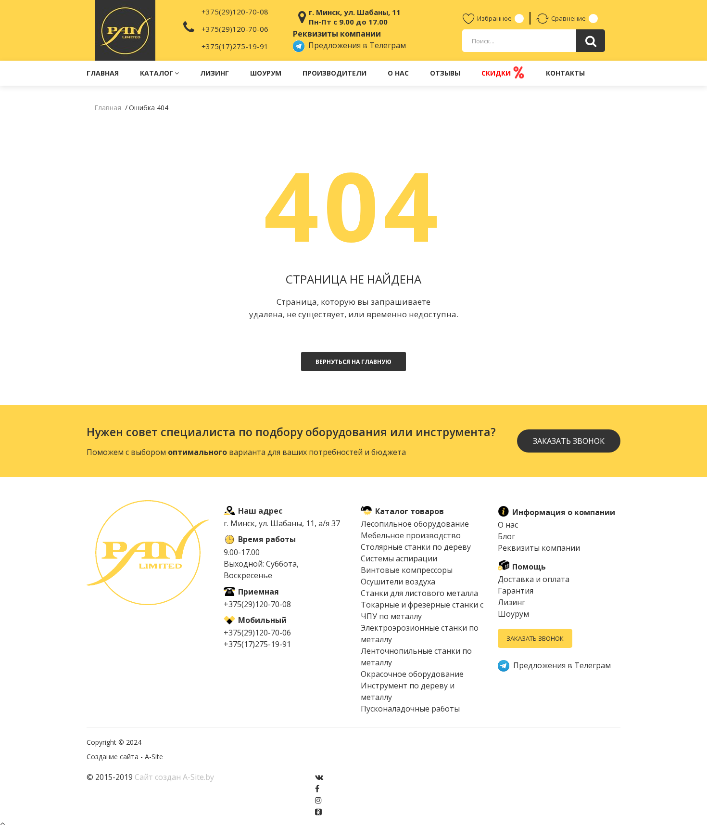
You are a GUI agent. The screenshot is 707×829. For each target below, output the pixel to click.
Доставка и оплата (533, 579)
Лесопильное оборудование (415, 523)
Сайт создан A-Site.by (174, 777)
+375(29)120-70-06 (235, 29)
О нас (398, 73)
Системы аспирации (399, 558)
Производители (334, 73)
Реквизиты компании (539, 548)
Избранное (494, 18)
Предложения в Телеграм (355, 45)
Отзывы (445, 73)
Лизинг (214, 73)
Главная (103, 73)
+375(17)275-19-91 (235, 46)
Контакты (565, 73)
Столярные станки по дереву (416, 547)
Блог (506, 536)
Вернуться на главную (353, 362)
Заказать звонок (535, 638)
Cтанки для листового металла (419, 593)
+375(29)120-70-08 (235, 11)
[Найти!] (590, 40)
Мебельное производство (411, 535)
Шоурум (265, 73)
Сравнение (568, 18)
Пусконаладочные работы (410, 708)
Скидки (497, 73)
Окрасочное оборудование (412, 674)
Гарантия (515, 590)
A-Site (154, 756)
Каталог (156, 73)
